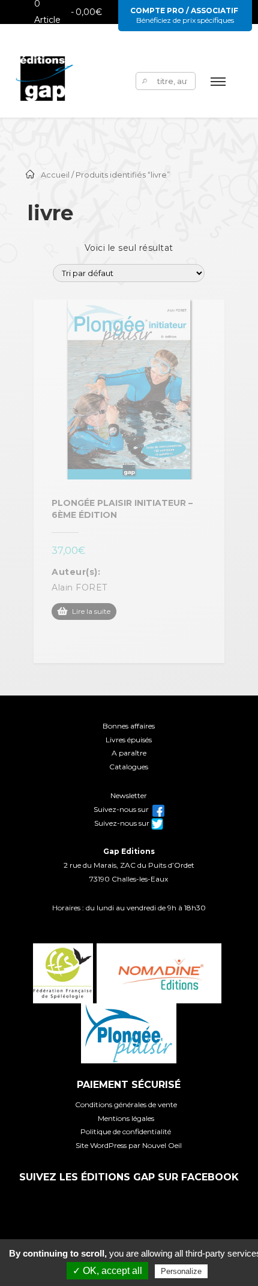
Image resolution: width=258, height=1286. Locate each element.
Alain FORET (79, 587)
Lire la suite (91, 611)
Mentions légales (126, 1118)
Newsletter (128, 795)
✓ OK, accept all (107, 1271)
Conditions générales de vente (126, 1104)
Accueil (55, 174)
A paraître (129, 752)
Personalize (181, 1271)
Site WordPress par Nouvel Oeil (129, 1145)
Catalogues (128, 766)
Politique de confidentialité (125, 1131)
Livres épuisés (129, 739)
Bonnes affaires (129, 725)
